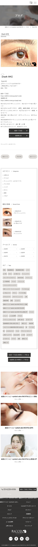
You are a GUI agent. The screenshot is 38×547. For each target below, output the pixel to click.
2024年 (23, 249)
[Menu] (35, 3)
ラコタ (17, 331)
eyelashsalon (20, 277)
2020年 (23, 256)
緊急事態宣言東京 (20, 270)
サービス (31, 312)
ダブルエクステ (6, 296)
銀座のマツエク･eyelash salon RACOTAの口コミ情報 (15, 304)
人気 (26, 296)
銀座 (5, 193)
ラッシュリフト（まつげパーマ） (8, 144)
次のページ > (33, 156)
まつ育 (23, 335)
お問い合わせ (21, 319)
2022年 (23, 252)
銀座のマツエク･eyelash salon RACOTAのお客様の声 (15, 312)
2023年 (6, 252)
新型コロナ (24, 323)
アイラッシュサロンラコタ (9, 319)
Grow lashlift (16, 335)
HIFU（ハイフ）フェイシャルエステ (11, 289)
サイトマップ (28, 525)
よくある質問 (13, 315)
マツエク (6, 178)
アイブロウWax (22, 293)
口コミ (6, 190)
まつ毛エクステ (6, 293)
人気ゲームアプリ (7, 335)
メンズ (6, 187)
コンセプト (17, 300)
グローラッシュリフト (18, 296)
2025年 (6, 249)
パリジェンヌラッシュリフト (10, 285)
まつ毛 (4, 273)
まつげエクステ (10, 331)
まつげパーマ (29, 319)
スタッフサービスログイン (9, 277)
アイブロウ (7, 184)
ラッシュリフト (25, 273)
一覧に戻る (18, 156)
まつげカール (6, 338)
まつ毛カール (17, 273)
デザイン (15, 293)
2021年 (6, 256)
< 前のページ (5, 156)
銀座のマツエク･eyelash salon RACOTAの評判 (13, 308)
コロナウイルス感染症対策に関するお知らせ (13, 327)
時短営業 (31, 323)
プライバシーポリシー (26, 331)
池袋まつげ (5, 342)
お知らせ (6, 175)
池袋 (19, 338)
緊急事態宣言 (11, 270)
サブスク (14, 338)
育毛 (4, 270)
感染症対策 (5, 300)
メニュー (5, 315)
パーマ (27, 270)
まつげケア (29, 335)
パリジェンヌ (21, 281)
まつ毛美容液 (6, 281)
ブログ (6, 196)
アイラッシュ (29, 277)
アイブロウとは (25, 289)
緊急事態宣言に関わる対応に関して (11, 323)
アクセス (20, 315)
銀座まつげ (24, 338)
